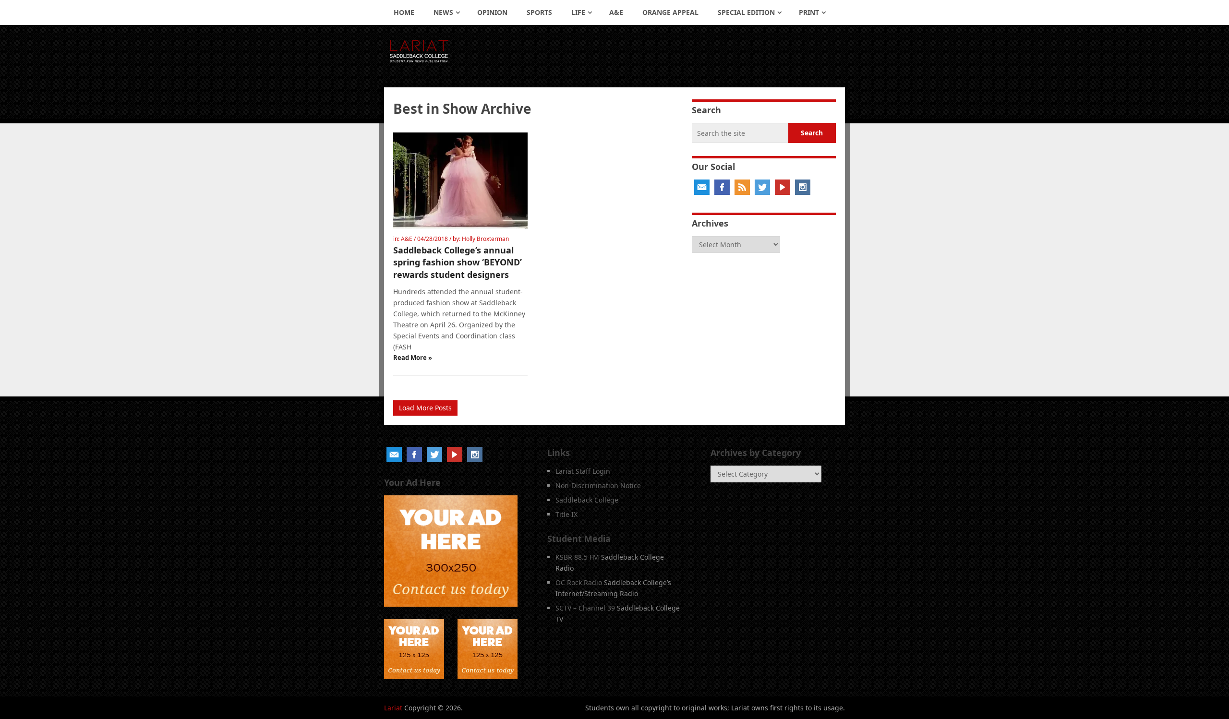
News (443, 12)
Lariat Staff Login (582, 471)
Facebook (722, 187)
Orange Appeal (670, 12)
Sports (539, 12)
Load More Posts (425, 407)
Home (404, 12)
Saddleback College (586, 499)
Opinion (492, 12)
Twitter (762, 187)
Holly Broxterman (485, 239)
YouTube (782, 187)
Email (702, 187)
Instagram (802, 187)
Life (578, 12)
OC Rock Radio (578, 582)
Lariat (393, 707)
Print (809, 12)
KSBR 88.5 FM (577, 557)
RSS (742, 187)
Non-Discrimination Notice (598, 485)
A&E (616, 12)
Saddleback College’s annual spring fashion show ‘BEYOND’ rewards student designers (457, 262)
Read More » (412, 357)
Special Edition (746, 12)
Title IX (566, 514)
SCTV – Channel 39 (585, 607)
